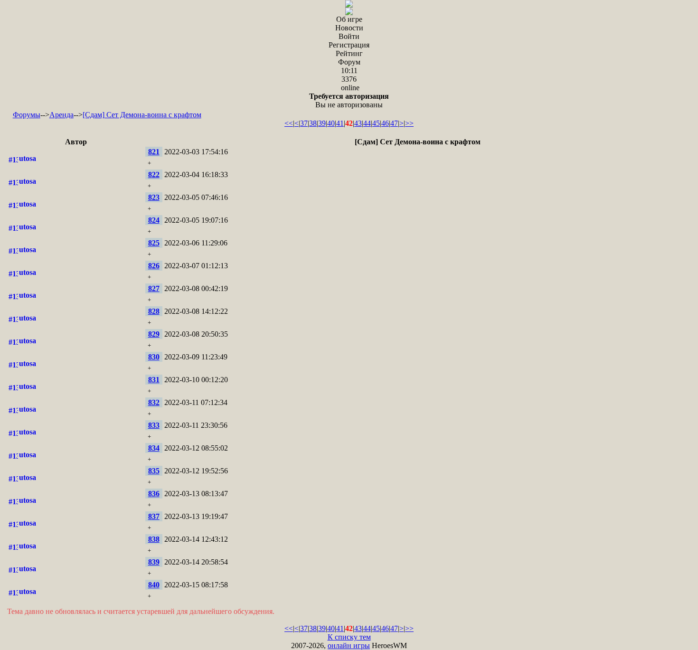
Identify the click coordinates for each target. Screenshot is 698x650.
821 (154, 152)
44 (367, 123)
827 (154, 288)
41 (340, 123)
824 (154, 220)
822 (154, 174)
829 (154, 334)
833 (154, 425)
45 (376, 123)
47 (394, 123)
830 (154, 357)
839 (154, 562)
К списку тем (349, 637)
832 (154, 402)
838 (154, 539)
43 (358, 123)
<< (288, 123)
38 (313, 123)
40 (331, 123)
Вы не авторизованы (349, 100)
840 (154, 585)
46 (385, 123)
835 (154, 471)
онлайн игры (349, 645)
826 (154, 266)
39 (322, 123)
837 (154, 516)
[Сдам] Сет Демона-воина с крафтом (142, 115)
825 (154, 243)
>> (409, 123)
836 (154, 494)
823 (154, 197)
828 (154, 311)
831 (154, 380)
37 (304, 123)
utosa (27, 158)
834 (154, 448)
